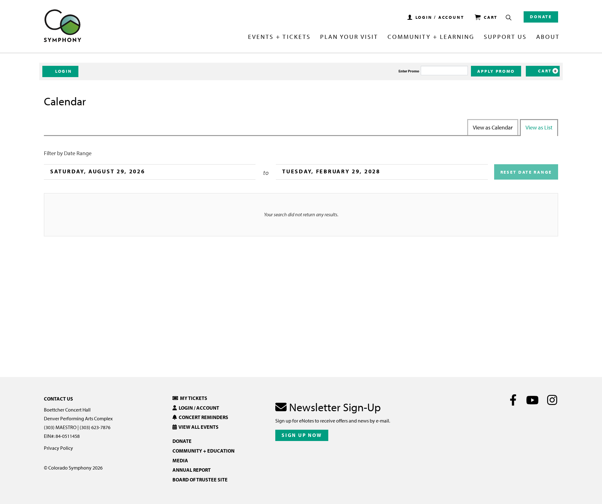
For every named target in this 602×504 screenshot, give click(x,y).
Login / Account (198, 408)
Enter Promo (409, 71)
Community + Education (203, 451)
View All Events (198, 427)
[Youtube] (532, 400)
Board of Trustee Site (200, 479)
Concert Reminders (202, 417)
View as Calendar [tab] (493, 127)
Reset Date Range (526, 172)
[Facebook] (513, 400)
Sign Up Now (302, 435)
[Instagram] (552, 400)
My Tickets (192, 398)
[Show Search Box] (508, 17)
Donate (541, 16)
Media (180, 460)
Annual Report (191, 470)
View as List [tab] (538, 127)
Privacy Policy (58, 448)
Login (63, 71)
